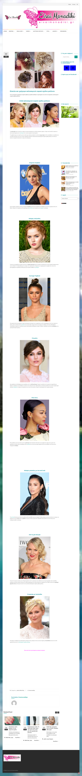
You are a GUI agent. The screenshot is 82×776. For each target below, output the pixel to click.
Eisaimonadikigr (32, 690)
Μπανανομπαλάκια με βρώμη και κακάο (71, 177)
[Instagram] (73, 68)
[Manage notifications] (79, 773)
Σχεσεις (28, 31)
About (69, 4)
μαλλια (18, 690)
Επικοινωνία (63, 31)
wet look (13, 517)
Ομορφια (11, 31)
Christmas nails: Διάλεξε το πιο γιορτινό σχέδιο (13, 728)
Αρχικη (5, 31)
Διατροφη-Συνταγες (38, 31)
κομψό (41, 208)
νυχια (12, 737)
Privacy (73, 4)
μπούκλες (31, 208)
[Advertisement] (41, 43)
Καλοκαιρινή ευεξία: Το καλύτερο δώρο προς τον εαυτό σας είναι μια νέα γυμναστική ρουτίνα (33, 729)
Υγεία (48, 31)
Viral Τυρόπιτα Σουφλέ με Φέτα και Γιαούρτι (72, 166)
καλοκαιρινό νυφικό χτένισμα (24, 642)
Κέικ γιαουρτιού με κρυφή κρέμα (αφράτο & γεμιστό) (72, 183)
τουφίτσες (15, 387)
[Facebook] (67, 68)
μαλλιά (23, 324)
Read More (17, 737)
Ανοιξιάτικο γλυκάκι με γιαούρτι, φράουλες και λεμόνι (71, 172)
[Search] (76, 57)
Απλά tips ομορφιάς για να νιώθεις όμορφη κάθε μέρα (52, 728)
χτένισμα (22, 132)
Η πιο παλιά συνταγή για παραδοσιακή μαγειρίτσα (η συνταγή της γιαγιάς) (72, 188)
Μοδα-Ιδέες (20, 31)
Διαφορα (55, 31)
